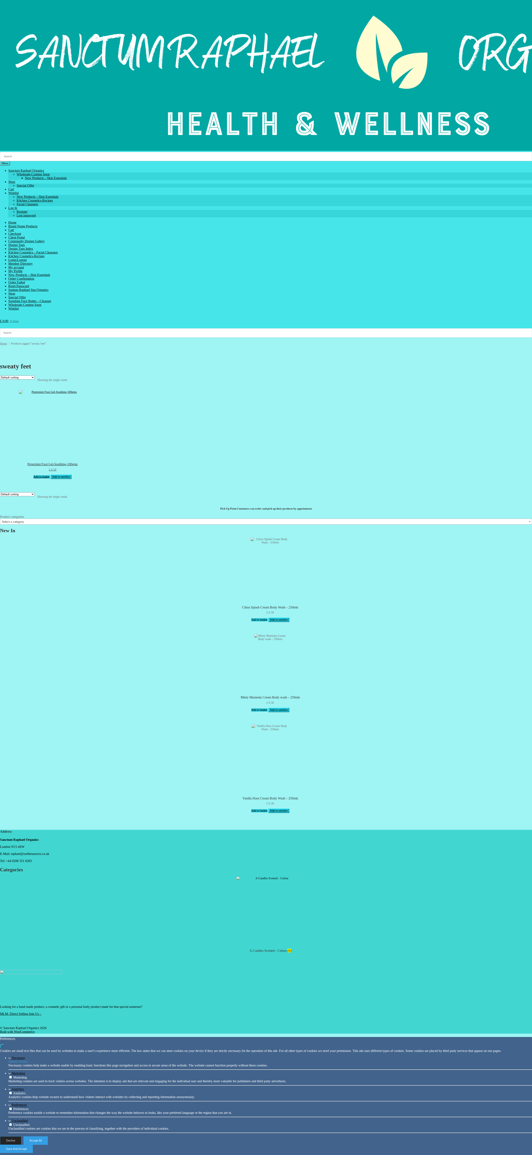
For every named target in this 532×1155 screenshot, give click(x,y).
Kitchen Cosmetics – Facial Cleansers (33, 252)
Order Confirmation (21, 278)
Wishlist (13, 193)
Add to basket (41, 476)
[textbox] (266, 522)
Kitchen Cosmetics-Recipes (35, 200)
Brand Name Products (22, 226)
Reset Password (18, 286)
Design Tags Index (20, 248)
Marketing (18, 1073)
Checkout (14, 233)
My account (16, 267)
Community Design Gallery (26, 241)
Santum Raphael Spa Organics (28, 290)
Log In (12, 208)
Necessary (18, 1058)
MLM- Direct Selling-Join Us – (20, 1014)
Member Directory (20, 263)
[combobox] (266, 522)
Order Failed (16, 282)
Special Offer (25, 185)
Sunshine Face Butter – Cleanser (29, 301)
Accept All (36, 1140)
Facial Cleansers (27, 204)
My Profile (15, 271)
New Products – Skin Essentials (46, 178)
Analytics (17, 1089)
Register (22, 211)
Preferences (19, 1105)
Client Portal (16, 237)
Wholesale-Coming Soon (33, 174)
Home (12, 222)
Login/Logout (17, 260)
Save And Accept (16, 1148)
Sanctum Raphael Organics (26, 170)
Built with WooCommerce (17, 1031)
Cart (11, 189)
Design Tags (16, 245)
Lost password (26, 215)
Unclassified (20, 1120)
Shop (11, 181)
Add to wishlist (61, 476)
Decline (10, 1140)
